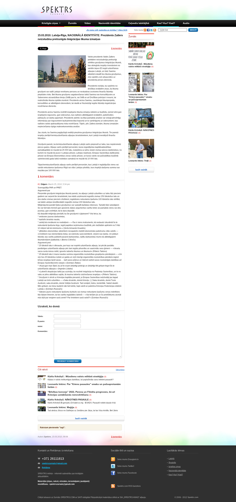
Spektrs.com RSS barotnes (129, 486)
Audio (186, 23)
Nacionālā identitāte (110, 23)
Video (87, 23)
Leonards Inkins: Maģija (61, 407)
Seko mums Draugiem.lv (128, 459)
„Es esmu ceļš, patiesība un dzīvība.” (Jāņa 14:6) (106, 30)
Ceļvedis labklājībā (138, 23)
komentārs (116, 48)
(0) (105, 377)
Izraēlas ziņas (175, 466)
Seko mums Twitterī (125, 466)
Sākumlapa (120, 370)
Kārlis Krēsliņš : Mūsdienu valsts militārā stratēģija (75, 376)
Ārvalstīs (172, 462)
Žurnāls (72, 23)
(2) (150, 161)
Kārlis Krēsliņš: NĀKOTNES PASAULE (68, 399)
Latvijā (171, 458)
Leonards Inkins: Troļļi (138, 161)
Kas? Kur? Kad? (166, 23)
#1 (39, 184)
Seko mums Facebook (127, 473)
